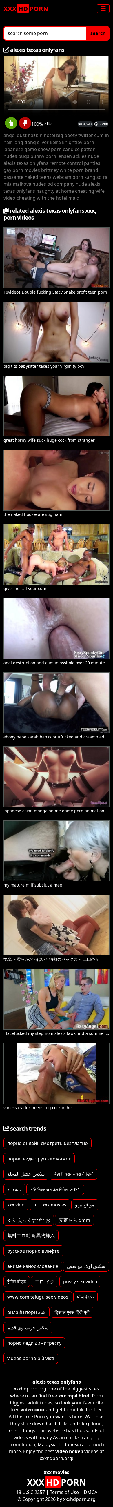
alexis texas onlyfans (56, 1382)
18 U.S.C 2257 (30, 1492)
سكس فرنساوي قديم (27, 1327)
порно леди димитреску (34, 1343)
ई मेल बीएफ (16, 1281)
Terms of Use (64, 1492)
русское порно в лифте (33, 1251)
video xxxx (33, 1409)
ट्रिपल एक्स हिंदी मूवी (72, 1312)
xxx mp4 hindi (74, 1396)
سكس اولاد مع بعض (86, 1266)
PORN (25, 8)
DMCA (90, 1492)
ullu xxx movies (49, 1205)
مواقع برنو (84, 1205)
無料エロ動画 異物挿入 (31, 1235)
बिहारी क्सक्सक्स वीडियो (73, 1174)
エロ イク (44, 1281)
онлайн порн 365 (26, 1312)
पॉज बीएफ (85, 1297)
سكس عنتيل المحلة (26, 1174)
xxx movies (56, 1472)
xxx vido (16, 1205)
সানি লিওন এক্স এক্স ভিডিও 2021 (55, 1189)
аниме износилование (32, 1266)
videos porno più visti (30, 1358)
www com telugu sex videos (37, 1297)
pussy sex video (80, 1281)
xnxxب (14, 1189)
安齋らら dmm (74, 1220)
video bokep (69, 1451)
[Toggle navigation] (103, 8)
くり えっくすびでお (28, 1220)
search (98, 33)
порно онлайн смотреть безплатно (47, 1143)
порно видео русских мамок (39, 1158)
